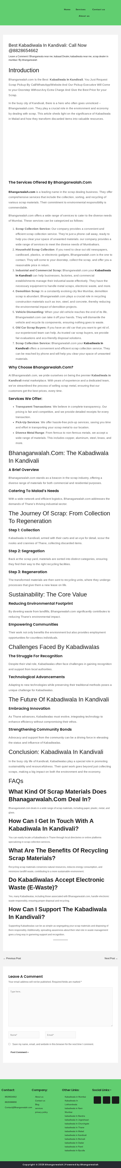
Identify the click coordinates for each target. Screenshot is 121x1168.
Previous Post (12, 958)
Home (67, 9)
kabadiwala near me (81, 56)
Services (81, 9)
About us (84, 16)
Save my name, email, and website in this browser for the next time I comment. (53, 1044)
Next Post (111, 958)
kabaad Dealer (61, 56)
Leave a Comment (18, 56)
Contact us (98, 9)
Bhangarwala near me (41, 56)
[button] (81, 9)
